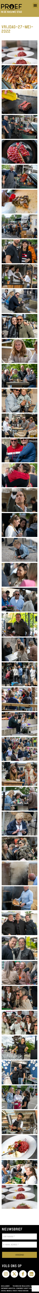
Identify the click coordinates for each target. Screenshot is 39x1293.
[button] (35, 5)
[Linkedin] (31, 1274)
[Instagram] (6, 1274)
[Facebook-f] (23, 1274)
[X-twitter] (14, 1274)
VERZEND (19, 1254)
